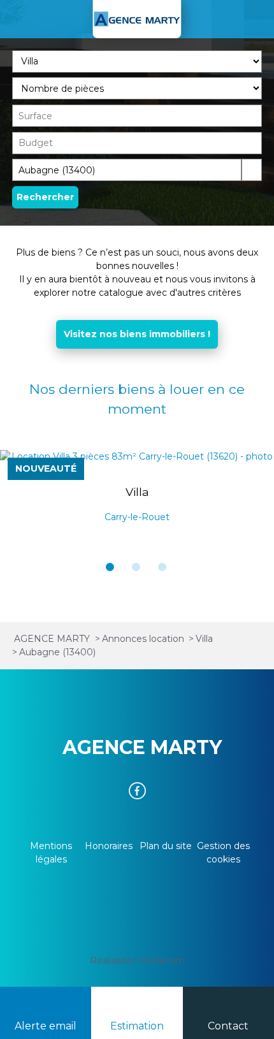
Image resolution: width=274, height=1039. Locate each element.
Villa (137, 491)
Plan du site (166, 846)
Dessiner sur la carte (252, 170)
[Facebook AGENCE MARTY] (137, 790)
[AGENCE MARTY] (136, 19)
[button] (110, 567)
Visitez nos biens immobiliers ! (137, 334)
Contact (228, 1026)
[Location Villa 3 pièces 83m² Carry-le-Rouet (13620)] (137, 456)
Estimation (137, 1026)
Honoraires (109, 846)
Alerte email (45, 1026)
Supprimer (232, 169)
